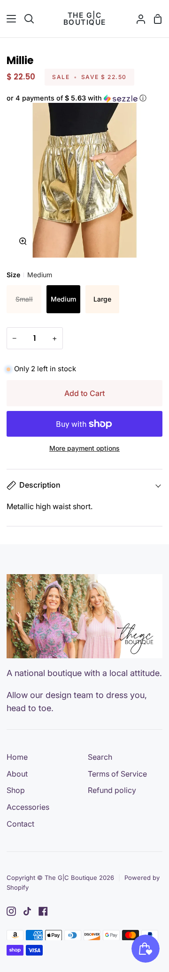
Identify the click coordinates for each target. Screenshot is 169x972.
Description (40, 485)
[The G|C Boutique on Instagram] (11, 911)
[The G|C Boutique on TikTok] (27, 911)
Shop (16, 790)
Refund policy (112, 790)
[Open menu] (8, 19)
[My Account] (137, 18)
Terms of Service (117, 773)
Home (17, 757)
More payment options (84, 448)
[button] (84, 98)
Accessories (28, 807)
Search (100, 757)
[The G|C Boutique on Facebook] (43, 911)
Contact (20, 823)
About (17, 773)
